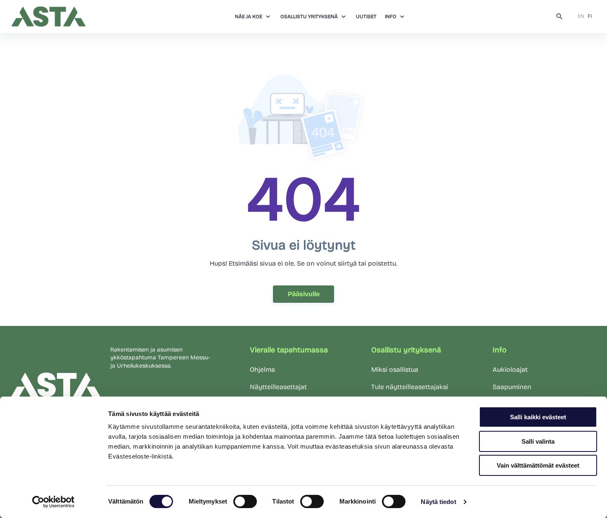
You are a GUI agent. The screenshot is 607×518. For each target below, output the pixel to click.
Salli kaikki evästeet (538, 417)
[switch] (245, 501)
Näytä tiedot (438, 501)
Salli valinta (538, 441)
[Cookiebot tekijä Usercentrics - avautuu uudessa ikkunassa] (53, 502)
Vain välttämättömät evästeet (538, 465)
